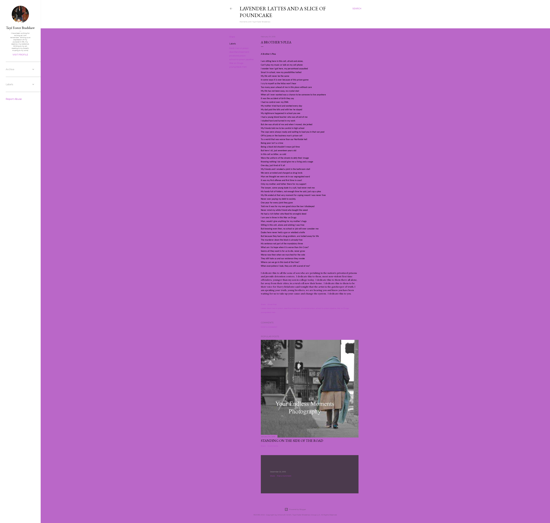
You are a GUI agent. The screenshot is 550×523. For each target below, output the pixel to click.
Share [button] (232, 37)
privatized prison (237, 55)
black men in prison (239, 48)
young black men (238, 67)
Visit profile (20, 54)
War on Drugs (236, 63)
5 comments (273, 446)
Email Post (272, 304)
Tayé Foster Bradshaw (20, 27)
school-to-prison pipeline (241, 59)
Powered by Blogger (297, 509)
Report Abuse (14, 99)
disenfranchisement (239, 52)
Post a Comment (269, 327)
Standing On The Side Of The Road (292, 440)
